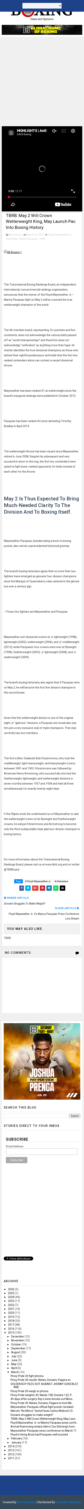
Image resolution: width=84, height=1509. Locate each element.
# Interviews (61, 881)
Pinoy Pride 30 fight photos (27, 1376)
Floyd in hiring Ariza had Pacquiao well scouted (39, 1434)
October (16, 1344)
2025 (11, 1293)
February (17, 1438)
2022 (11, 1305)
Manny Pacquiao (28, 238)
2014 (11, 1446)
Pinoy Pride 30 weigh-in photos (29, 1391)
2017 (11, 1324)
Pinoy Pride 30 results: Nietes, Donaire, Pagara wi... (41, 1379)
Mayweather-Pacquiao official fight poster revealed (42, 1406)
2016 (11, 1328)
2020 (11, 1312)
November (18, 1340)
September (18, 1348)
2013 (11, 1450)
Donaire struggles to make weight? (32, 1414)
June (14, 1360)
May (14, 1364)
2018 (11, 1320)
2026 (11, 1289)
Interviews (12, 238)
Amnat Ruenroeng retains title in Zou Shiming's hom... (44, 1426)
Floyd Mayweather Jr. (60, 234)
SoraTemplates (26, 1502)
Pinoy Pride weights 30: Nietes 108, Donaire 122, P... (42, 1395)
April (14, 1368)
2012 (11, 1454)
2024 (11, 1297)
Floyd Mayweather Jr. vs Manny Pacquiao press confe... (44, 1422)
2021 (11, 1308)
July (14, 1356)
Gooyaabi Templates (68, 1502)
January (16, 1442)
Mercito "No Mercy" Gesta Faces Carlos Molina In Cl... (42, 1410)
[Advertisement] (42, 80)
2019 (11, 1316)
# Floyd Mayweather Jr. (38, 881)
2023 (11, 1300)
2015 (11, 1332)
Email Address (14, 1146)
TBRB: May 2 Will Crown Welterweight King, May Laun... (44, 1418)
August (16, 1352)
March (15, 1372)
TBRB (42, 238)
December (18, 1336)
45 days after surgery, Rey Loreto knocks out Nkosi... (42, 1398)
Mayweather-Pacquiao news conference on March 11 (44, 1430)
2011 (11, 1458)
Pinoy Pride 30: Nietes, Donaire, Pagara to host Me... (42, 1403)
